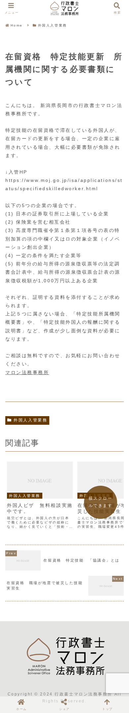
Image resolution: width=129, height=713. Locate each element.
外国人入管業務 (30, 420)
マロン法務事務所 (27, 372)
